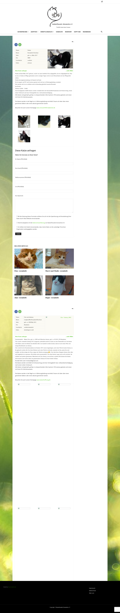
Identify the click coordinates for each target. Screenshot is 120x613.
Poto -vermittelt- (20, 271)
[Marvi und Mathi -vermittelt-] (59, 258)
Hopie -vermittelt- (52, 298)
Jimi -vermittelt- (20, 298)
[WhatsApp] (19, 44)
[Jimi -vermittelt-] (28, 285)
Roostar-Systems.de (12, 587)
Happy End (17, 267)
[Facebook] (102, 1)
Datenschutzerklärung (38, 223)
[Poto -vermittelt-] (28, 258)
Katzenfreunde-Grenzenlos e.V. (63, 607)
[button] (102, 32)
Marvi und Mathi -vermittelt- (56, 271)
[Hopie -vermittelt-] (59, 285)
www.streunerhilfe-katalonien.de (46, 108)
